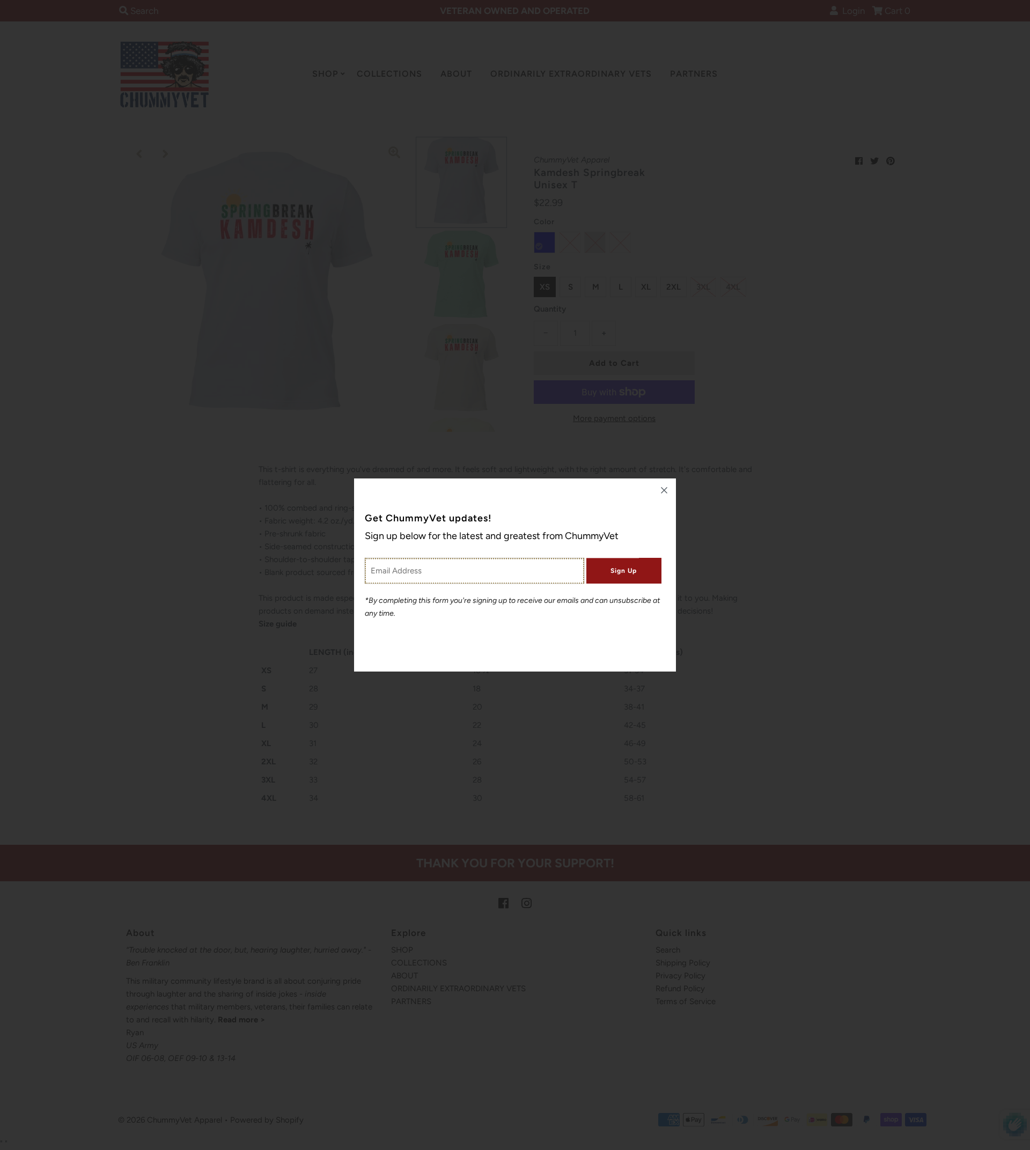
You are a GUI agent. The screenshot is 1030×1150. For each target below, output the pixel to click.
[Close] (664, 490)
